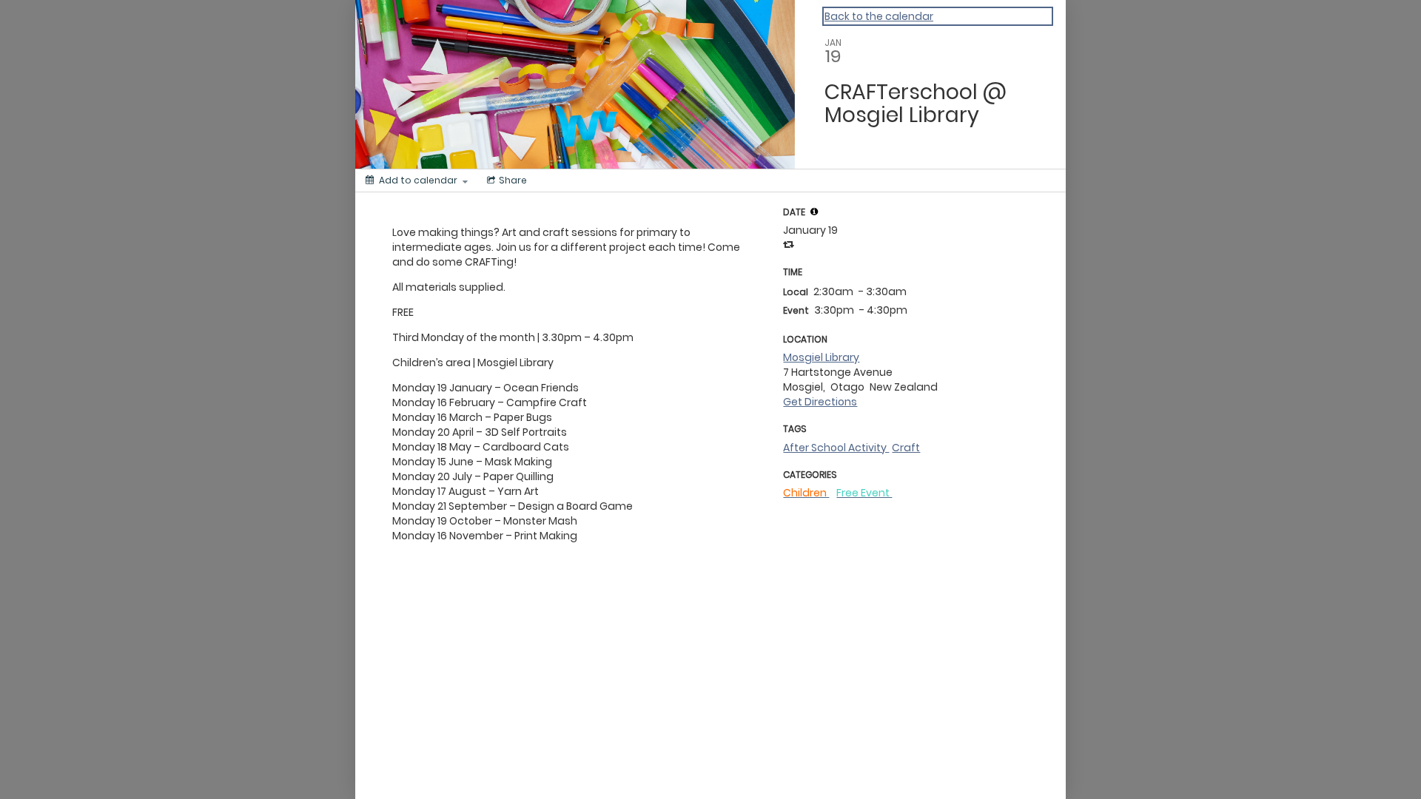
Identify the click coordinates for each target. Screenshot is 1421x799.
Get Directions (820, 401)
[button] (814, 211)
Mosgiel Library (821, 357)
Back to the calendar (878, 16)
